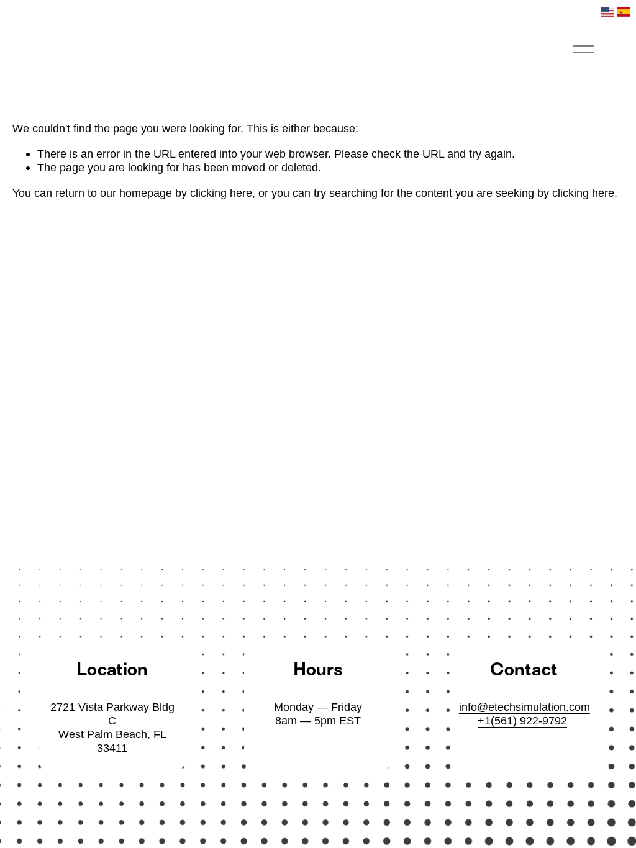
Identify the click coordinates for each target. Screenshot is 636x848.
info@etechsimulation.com (524, 706)
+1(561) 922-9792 (522, 720)
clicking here (221, 192)
